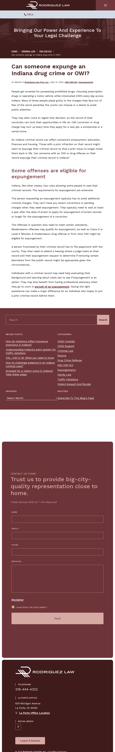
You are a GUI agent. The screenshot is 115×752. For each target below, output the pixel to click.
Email (15, 528)
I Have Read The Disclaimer (31, 607)
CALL (30, 14)
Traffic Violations (68, 379)
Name (14, 512)
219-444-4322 (26, 689)
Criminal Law (65, 350)
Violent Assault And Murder (74, 384)
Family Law (64, 374)
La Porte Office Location (34, 712)
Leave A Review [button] (30, 740)
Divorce (62, 355)
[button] (105, 5)
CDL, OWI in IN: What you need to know (30, 357)
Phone (15, 545)
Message (16, 561)
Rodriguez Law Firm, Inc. (37, 82)
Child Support (66, 346)
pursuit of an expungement (52, 286)
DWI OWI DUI (71, 82)
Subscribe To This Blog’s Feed (76, 398)
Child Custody (66, 341)
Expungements (86, 82)
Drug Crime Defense (70, 360)
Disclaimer (18, 599)
